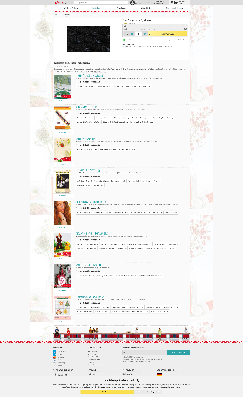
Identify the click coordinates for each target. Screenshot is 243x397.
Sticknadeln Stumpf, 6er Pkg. (105, 86)
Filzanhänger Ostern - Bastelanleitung (93, 233)
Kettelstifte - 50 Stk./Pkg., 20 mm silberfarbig (115, 122)
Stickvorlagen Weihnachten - (89, 296)
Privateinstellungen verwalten (96, 365)
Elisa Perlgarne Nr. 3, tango (121, 118)
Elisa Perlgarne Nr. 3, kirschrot (85, 118)
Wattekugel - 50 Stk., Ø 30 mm (108, 149)
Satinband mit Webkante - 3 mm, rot (126, 276)
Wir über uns (91, 374)
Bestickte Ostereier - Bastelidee (89, 265)
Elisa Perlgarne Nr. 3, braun (120, 212)
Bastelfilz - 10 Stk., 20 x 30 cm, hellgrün (87, 244)
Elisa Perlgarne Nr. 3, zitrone (136, 181)
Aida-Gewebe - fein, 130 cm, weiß (86, 86)
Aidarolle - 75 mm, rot (83, 307)
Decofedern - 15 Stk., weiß (153, 181)
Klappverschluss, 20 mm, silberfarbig (163, 118)
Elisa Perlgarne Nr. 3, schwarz (104, 118)
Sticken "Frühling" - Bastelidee (89, 75)
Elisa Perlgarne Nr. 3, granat (84, 311)
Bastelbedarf (97, 8)
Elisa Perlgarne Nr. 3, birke (122, 86)
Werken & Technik (71, 8)
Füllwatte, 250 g (122, 248)
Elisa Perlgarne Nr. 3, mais (118, 307)
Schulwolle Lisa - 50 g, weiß (84, 181)
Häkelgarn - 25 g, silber (170, 212)
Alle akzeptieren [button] (107, 392)
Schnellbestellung (159, 1)
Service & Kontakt (158, 3)
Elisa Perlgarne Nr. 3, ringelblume (141, 118)
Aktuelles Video (128, 374)
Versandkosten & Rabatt (94, 357)
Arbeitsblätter (146, 8)
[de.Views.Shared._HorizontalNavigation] (56, 14)
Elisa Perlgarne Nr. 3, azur (155, 212)
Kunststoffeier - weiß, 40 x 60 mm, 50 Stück (150, 276)
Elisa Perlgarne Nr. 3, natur (138, 212)
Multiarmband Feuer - (85, 107)
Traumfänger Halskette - (86, 170)
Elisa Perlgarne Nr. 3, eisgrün (127, 149)
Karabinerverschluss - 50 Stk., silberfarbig (141, 122)
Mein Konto (91, 362)
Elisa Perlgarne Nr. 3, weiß (118, 181)
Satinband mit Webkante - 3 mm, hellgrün (140, 248)
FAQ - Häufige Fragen (94, 359)
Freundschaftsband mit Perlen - (90, 202)
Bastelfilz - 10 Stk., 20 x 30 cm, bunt (86, 248)
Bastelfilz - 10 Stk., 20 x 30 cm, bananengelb (139, 244)
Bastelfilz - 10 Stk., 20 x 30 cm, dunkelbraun (165, 244)
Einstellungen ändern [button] (154, 392)
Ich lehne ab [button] (139, 392)
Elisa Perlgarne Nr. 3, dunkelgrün (141, 86)
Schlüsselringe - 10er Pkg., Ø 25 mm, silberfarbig (90, 185)
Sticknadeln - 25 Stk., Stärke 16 (159, 311)
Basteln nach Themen (174, 8)
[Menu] (55, 8)
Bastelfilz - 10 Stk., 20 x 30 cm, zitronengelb (113, 244)
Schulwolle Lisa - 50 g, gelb (101, 181)
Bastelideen (121, 8)
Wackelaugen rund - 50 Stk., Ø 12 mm (164, 248)
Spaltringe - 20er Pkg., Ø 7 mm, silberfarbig (89, 122)
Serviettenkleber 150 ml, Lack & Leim (87, 149)
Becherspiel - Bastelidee (85, 139)
